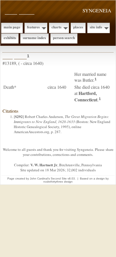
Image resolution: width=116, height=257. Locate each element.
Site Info (96, 26)
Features (33, 26)
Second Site (59, 178)
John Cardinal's (40, 178)
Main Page (12, 26)
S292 (19, 116)
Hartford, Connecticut (85, 96)
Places (78, 26)
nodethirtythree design (58, 181)
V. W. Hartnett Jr (43, 164)
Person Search (64, 37)
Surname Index (34, 37)
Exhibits (10, 37)
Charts (56, 26)
